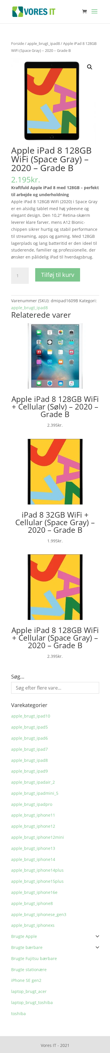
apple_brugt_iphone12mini (37, 837)
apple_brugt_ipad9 (29, 771)
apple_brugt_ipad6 (29, 738)
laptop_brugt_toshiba (32, 1002)
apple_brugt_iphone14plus (37, 870)
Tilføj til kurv (57, 275)
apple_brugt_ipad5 (29, 727)
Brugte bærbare (27, 947)
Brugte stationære (29, 969)
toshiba (18, 1013)
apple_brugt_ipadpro (31, 804)
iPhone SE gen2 (26, 980)
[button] (89, 67)
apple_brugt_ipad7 (29, 749)
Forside (17, 43)
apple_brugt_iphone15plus (37, 881)
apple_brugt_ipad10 (30, 716)
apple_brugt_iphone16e (34, 892)
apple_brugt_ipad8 (43, 43)
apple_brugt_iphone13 (33, 848)
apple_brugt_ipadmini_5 (34, 793)
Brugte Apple (24, 936)
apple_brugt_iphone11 (33, 815)
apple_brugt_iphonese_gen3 (38, 914)
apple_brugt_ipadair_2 (33, 782)
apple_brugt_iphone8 (32, 903)
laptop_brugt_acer (29, 991)
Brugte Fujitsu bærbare (34, 958)
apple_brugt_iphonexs (33, 925)
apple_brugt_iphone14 (33, 859)
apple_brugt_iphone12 (33, 826)
